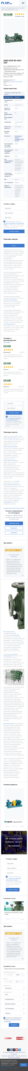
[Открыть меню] (23, 3)
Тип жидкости (7, 992)
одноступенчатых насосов (11, 438)
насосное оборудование (10, 300)
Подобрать (14, 528)
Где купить (14, 532)
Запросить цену (14, 523)
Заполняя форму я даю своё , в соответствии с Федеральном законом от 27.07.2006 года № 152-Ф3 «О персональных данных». (14, 224)
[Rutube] (14, 1050)
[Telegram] (19, 1050)
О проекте (4, 1056)
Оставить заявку (12, 889)
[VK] (11, 1050)
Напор (5, 979)
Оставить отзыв (19, 16)
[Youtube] (17, 1050)
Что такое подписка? (8, 1052)
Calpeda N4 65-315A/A (18, 822)
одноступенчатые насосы (11, 446)
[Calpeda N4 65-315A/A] (14, 804)
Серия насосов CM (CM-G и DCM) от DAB (13, 913)
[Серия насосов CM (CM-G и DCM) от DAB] (14, 906)
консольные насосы (9, 324)
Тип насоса (7, 985)
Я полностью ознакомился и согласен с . (13, 1019)
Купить (14, 245)
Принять (24, 1064)
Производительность (10, 972)
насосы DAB (15, 635)
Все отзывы (7, 342)
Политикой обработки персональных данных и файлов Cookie (9, 1068)
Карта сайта (11, 1056)
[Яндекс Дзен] (8, 1050)
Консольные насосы (9, 631)
